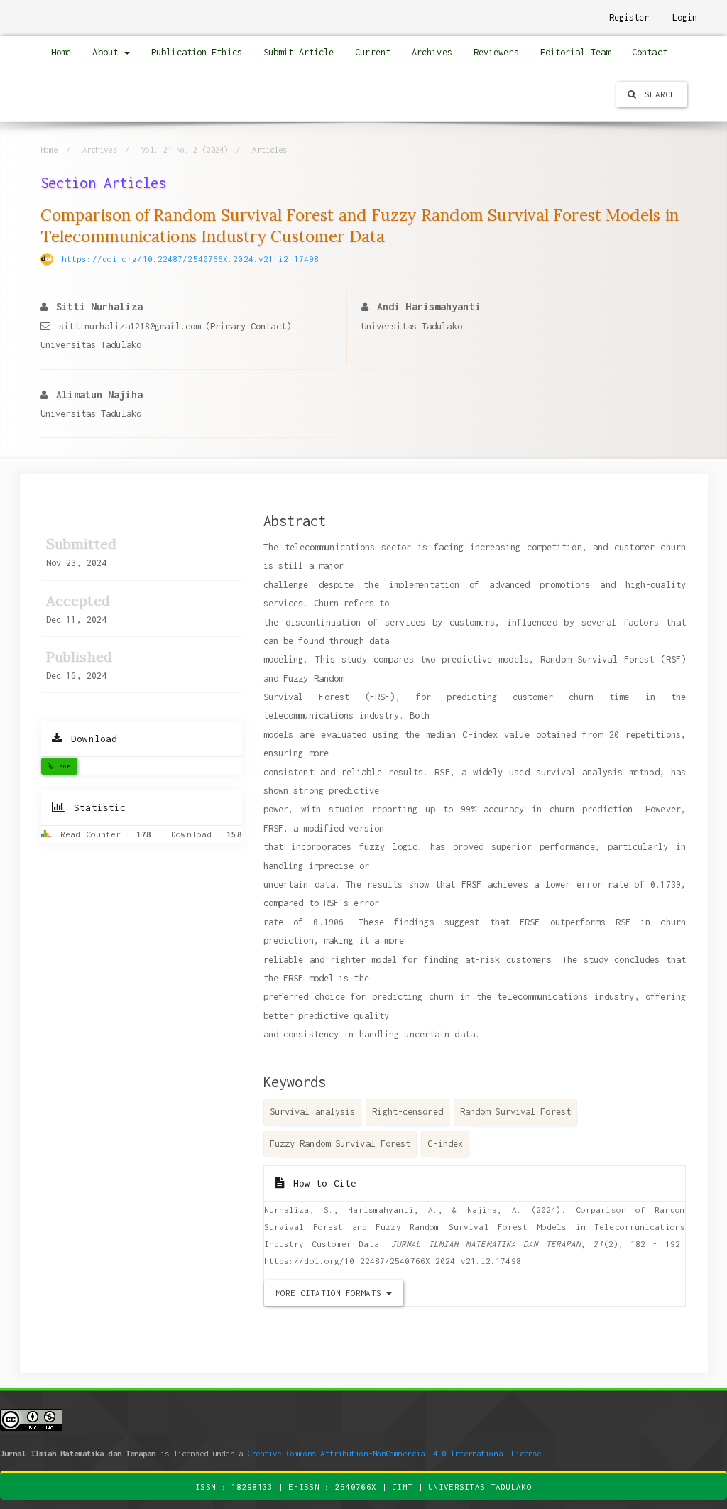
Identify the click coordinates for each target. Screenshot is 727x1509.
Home (61, 52)
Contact (649, 52)
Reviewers (496, 52)
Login (685, 17)
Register (629, 17)
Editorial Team (575, 52)
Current (372, 52)
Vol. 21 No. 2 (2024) (184, 149)
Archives (432, 52)
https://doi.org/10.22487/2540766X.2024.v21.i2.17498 (190, 258)
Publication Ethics (196, 52)
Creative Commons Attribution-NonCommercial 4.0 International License (394, 1453)
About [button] (107, 52)
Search (657, 94)
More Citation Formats (330, 1292)
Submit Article (298, 52)
